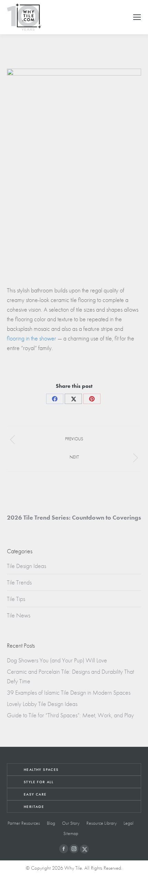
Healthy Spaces (41, 769)
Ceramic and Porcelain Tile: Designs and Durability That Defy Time (70, 676)
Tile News (18, 615)
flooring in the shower (31, 338)
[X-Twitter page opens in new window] (84, 849)
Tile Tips (16, 599)
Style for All (38, 781)
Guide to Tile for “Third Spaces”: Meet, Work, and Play (70, 715)
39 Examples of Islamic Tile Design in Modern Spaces (68, 692)
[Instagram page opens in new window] (74, 848)
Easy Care (35, 794)
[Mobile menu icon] (137, 17)
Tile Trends (19, 582)
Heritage (34, 806)
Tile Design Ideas (26, 566)
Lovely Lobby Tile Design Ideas (42, 704)
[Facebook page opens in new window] (63, 848)
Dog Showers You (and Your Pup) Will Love (57, 660)
